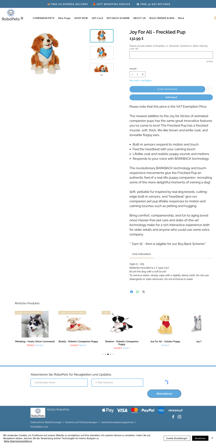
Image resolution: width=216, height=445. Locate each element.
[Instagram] (179, 415)
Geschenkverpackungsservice (117, 420)
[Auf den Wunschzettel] (210, 87)
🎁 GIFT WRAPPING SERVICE (111, 4)
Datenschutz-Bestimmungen (46, 420)
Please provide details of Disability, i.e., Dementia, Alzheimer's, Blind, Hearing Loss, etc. (168, 47)
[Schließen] (212, 438)
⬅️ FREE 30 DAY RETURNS (153, 4)
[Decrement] (132, 72)
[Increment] (143, 72)
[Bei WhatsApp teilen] (137, 290)
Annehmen (200, 438)
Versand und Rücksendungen (81, 420)
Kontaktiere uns (39, 425)
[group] (108, 328)
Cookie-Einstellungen (177, 438)
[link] (141, 252)
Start (6, 23)
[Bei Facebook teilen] (131, 290)
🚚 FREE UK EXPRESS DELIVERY (67, 4)
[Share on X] (143, 290)
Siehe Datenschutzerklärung (18, 441)
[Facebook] (173, 415)
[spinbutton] (137, 72)
